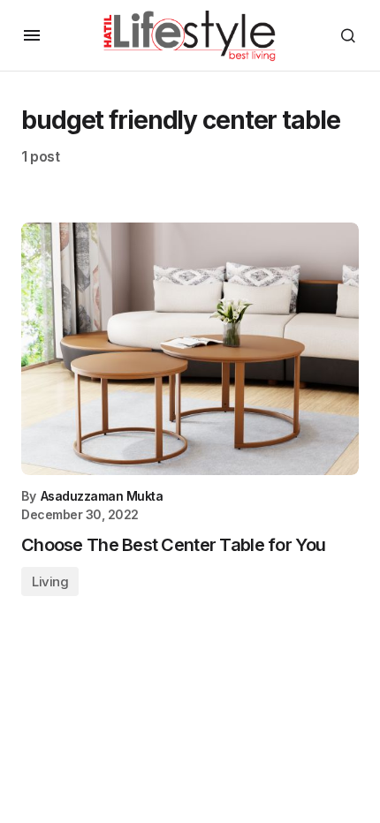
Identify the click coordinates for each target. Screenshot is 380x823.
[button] (31, 35)
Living (50, 581)
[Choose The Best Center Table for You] (190, 349)
